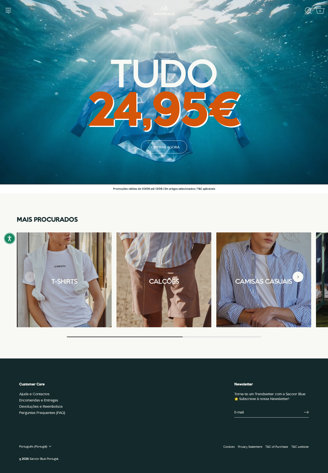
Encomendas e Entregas (38, 400)
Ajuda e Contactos (34, 393)
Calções (164, 280)
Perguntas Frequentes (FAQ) (42, 412)
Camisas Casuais (263, 280)
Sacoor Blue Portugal (44, 458)
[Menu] (8, 10)
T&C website (300, 446)
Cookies (229, 446)
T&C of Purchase (276, 446)
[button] (30, 277)
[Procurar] (308, 11)
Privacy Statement (250, 446)
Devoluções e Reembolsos (41, 406)
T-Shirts (64, 280)
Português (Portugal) (33, 446)
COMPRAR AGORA (164, 147)
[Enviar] (306, 412)
